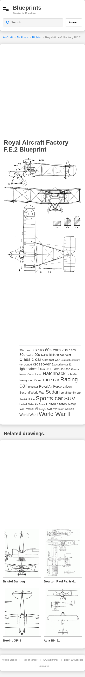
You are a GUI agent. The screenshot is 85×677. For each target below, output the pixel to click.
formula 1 (45, 369)
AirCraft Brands (51, 660)
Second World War (32, 392)
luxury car (26, 380)
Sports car (49, 398)
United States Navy (61, 404)
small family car (71, 392)
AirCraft (8, 37)
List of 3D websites (73, 660)
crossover (42, 364)
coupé (28, 364)
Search (73, 22)
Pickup (38, 380)
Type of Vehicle (30, 660)
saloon (67, 386)
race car (51, 379)
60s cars (53, 350)
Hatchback (54, 373)
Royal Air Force (50, 386)
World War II (55, 414)
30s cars (25, 350)
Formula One (61, 369)
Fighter (36, 37)
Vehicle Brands (9, 660)
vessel (30, 409)
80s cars (26, 355)
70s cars (69, 350)
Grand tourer (34, 374)
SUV (69, 398)
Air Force (22, 37)
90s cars (41, 355)
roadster (33, 386)
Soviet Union (27, 399)
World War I (28, 415)
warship (69, 409)
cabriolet (65, 354)
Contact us (44, 666)
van (22, 408)
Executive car (60, 364)
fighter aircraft (29, 369)
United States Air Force (32, 404)
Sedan (53, 392)
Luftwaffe (72, 374)
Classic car (30, 359)
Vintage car (43, 409)
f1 (70, 364)
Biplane (54, 354)
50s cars (38, 350)
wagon (61, 409)
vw (55, 408)
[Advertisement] (42, 92)
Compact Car (51, 359)
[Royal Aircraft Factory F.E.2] (42, 217)
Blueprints (27, 8)
